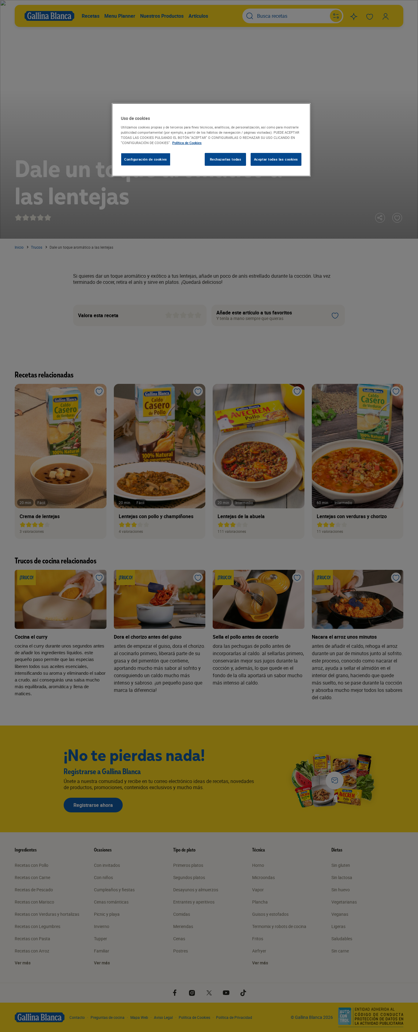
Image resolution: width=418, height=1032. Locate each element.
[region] (211, 139)
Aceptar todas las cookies (276, 159)
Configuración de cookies (145, 159)
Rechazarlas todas (225, 159)
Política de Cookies (187, 142)
